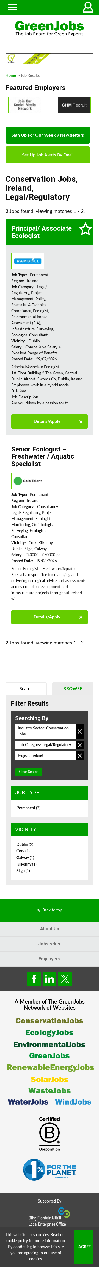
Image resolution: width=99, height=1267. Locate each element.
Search (26, 689)
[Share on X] (65, 979)
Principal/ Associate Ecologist (41, 232)
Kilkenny (26, 864)
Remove (80, 731)
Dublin (24, 845)
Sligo (23, 871)
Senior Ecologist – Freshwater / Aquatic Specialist (42, 456)
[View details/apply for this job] (27, 261)
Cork (23, 851)
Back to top (52, 910)
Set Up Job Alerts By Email (48, 155)
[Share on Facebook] (34, 979)
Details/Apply (47, 421)
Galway (25, 858)
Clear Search (28, 772)
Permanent (28, 808)
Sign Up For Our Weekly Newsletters (48, 135)
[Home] (49, 28)
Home (11, 76)
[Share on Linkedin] (49, 979)
